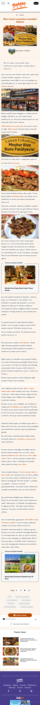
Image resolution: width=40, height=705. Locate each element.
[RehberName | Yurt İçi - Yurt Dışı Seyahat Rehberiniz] (20, 6)
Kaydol (36, 3)
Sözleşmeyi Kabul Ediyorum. (21, 29)
